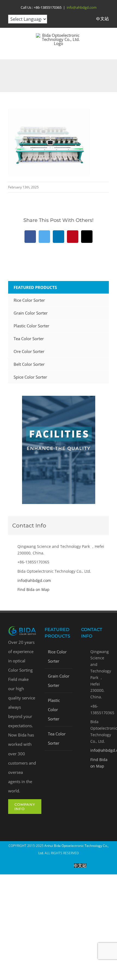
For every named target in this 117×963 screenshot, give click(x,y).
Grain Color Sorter (31, 313)
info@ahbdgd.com (82, 7)
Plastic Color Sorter (31, 325)
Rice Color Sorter (29, 300)
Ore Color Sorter (29, 351)
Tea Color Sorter (29, 338)
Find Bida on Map (33, 589)
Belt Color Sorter (29, 364)
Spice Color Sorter (30, 377)
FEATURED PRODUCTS (35, 287)
